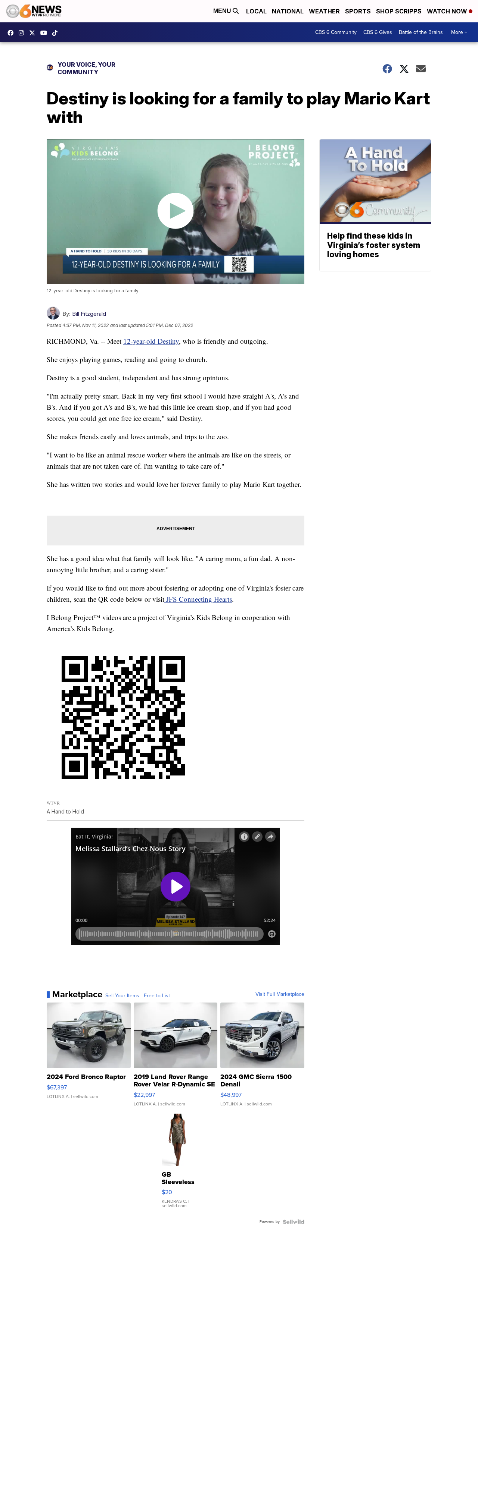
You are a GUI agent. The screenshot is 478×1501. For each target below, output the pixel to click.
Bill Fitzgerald (89, 313)
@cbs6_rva (56, 33)
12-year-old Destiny (151, 341)
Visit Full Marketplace (279, 994)
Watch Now (448, 11)
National (288, 11)
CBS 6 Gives (377, 32)
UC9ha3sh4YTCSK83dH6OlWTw (45, 33)
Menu (223, 11)
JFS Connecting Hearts (198, 599)
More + (459, 32)
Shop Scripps (399, 11)
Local (256, 11)
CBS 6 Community (336, 32)
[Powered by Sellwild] (293, 1221)
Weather (324, 11)
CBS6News (12, 33)
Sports (358, 11)
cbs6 (23, 33)
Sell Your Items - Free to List (137, 995)
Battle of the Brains (421, 32)
